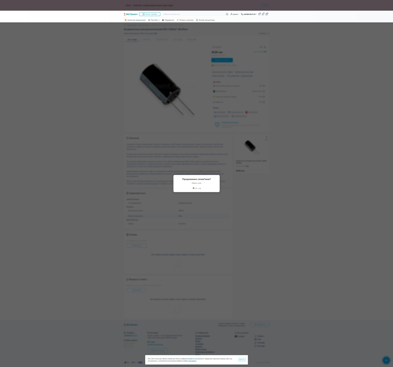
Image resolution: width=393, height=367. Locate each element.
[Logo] (131, 14)
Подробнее (192, 361)
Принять (241, 360)
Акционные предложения (137, 20)
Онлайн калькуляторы (207, 20)
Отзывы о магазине (186, 20)
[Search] (227, 14)
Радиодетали (169, 20)
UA (196, 188)
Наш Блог (154, 20)
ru (200, 188)
